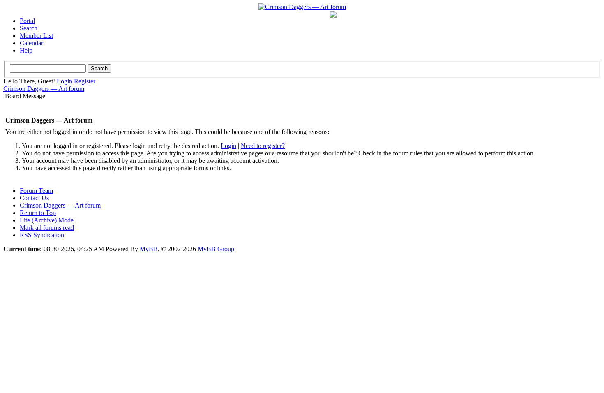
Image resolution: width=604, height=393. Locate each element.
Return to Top (38, 212)
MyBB (149, 248)
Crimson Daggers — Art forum (43, 88)
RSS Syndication (42, 234)
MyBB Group (216, 248)
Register (84, 81)
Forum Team (36, 190)
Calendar (31, 42)
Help (26, 50)
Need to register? (263, 145)
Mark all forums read (47, 227)
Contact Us (34, 197)
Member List (36, 35)
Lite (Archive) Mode (47, 220)
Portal (27, 20)
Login (64, 81)
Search (28, 28)
